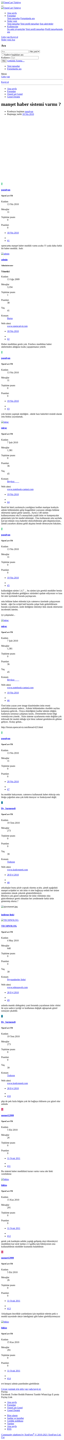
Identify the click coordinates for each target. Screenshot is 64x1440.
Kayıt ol (5, 82)
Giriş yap (5, 76)
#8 (8, 882)
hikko (4, 1185)
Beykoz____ (13, 481)
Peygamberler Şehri (16, 979)
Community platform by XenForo (31, 1434)
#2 (8, 339)
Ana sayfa (12, 13)
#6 (8, 700)
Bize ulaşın (12, 1415)
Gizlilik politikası (15, 1421)
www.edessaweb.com (17, 987)
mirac (4, 428)
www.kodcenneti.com (17, 869)
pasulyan (29, 111)
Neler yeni (12, 21)
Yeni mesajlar (13, 18)
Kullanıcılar (12, 26)
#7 (8, 789)
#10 (9, 1096)
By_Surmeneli (8, 808)
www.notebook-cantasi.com (20, 489)
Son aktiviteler (46, 24)
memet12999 (7, 1115)
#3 (8, 409)
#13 (9, 1308)
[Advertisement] (32, 150)
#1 (8, 240)
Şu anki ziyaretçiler (16, 29)
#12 (9, 1236)
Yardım (10, 1423)
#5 (8, 585)
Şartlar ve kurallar (15, 1418)
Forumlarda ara (27, 18)
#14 (9, 1378)
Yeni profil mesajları (29, 24)
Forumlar (11, 15)
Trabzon (11, 862)
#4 (8, 502)
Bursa (10, 318)
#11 (9, 1166)
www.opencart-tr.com (17, 326)
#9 (8, 1000)
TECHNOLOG (9, 926)
